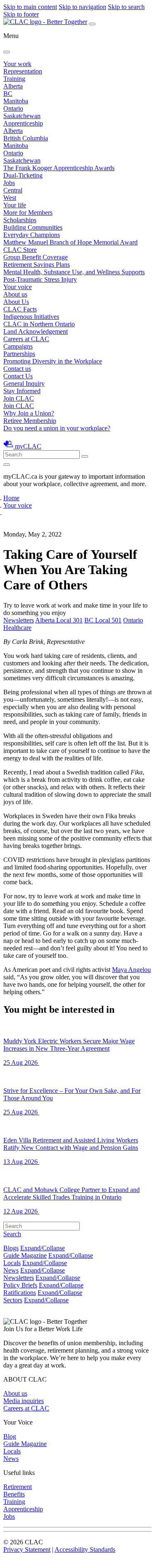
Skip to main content (30, 6)
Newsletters (18, 620)
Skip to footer (21, 14)
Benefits (14, 1494)
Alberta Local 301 (59, 620)
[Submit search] (84, 456)
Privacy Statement (26, 1549)
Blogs (11, 1247)
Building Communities (32, 227)
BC (7, 93)
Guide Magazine (25, 1255)
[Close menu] (6, 52)
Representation (22, 71)
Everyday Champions (31, 234)
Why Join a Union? (28, 413)
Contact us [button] (17, 368)
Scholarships (19, 219)
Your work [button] (17, 63)
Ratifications (19, 1292)
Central (12, 190)
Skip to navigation (82, 6)
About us (15, 1393)
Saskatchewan (22, 115)
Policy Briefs (20, 1285)
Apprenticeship (23, 123)
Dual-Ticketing (23, 175)
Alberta (13, 86)
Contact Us (18, 376)
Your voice (17, 286)
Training (14, 78)
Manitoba (15, 100)
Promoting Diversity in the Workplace (52, 361)
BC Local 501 (103, 620)
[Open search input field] (6, 464)
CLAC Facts (20, 309)
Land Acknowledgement (35, 331)
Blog (9, 1436)
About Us (16, 301)
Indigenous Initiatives (31, 316)
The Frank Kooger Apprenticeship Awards (58, 167)
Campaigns (18, 346)
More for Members (27, 212)
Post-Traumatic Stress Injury (40, 279)
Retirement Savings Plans (36, 264)
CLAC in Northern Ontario (39, 324)
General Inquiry (24, 383)
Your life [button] (14, 205)
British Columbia (25, 138)
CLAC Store (20, 249)
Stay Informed (22, 390)
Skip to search (126, 6)
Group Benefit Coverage (35, 257)
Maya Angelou (131, 969)
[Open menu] (92, 24)
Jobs (9, 182)
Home (11, 497)
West (9, 197)
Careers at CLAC (26, 338)
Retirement (17, 1486)
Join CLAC (18, 405)
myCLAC (28, 446)
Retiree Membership (29, 420)
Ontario (13, 108)
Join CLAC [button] (18, 398)
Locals (12, 1262)
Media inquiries (23, 1400)
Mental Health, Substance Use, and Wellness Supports (74, 271)
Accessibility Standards (85, 1549)
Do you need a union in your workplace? (56, 428)
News (11, 1270)
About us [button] (15, 294)
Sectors (12, 1300)
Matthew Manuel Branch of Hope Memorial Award (70, 242)
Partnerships (19, 353)
